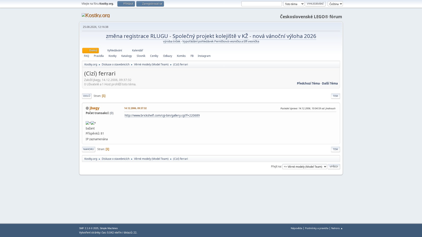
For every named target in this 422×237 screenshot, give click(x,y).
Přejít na (276, 166)
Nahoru (88, 149)
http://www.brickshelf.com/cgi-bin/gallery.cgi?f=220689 (162, 115)
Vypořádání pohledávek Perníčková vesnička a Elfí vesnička (220, 41)
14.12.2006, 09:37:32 (135, 108)
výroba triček (172, 41)
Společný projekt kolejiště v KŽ (211, 36)
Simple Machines (109, 228)
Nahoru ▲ (337, 228)
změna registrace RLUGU (137, 36)
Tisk (335, 95)
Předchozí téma (308, 83)
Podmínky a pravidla (316, 228)
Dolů (86, 95)
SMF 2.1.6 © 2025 (88, 228)
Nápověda (296, 228)
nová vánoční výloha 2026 (284, 36)
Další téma (330, 83)
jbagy (94, 108)
